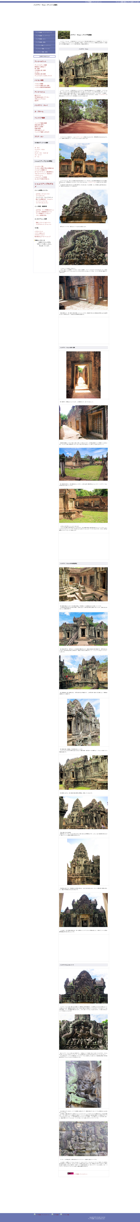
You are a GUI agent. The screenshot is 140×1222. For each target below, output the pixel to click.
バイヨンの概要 (39, 83)
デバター (37, 72)
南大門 (36, 100)
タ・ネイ (37, 147)
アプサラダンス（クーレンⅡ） (44, 224)
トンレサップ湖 (39, 166)
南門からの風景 (39, 126)
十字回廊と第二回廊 (40, 70)
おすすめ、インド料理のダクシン (45, 210)
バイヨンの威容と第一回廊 (42, 85)
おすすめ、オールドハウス (43, 194)
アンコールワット (102, 94)
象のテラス (38, 95)
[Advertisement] (70, 18)
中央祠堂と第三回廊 (40, 74)
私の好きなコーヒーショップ (42, 236)
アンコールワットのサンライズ (43, 75)
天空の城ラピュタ (39, 130)
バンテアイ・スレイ (79, 137)
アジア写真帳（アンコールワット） (81, 1174)
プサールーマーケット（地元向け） (44, 173)
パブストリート (39, 175)
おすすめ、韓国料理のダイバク (44, 211)
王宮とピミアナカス (40, 99)
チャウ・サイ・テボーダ (41, 153)
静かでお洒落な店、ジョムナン (44, 199)
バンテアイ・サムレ (40, 149)
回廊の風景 (38, 128)
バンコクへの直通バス (41, 170)
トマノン (37, 151)
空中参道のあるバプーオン (42, 97)
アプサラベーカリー (40, 234)
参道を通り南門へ (39, 125)
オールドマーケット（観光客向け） (44, 171)
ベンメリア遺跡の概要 (41, 123)
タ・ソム (37, 156)
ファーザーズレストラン (42, 202)
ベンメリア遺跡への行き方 (42, 132)
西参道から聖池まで (40, 66)
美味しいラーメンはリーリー (43, 222)
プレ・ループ (38, 154)
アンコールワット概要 (41, 65)
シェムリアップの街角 (41, 177)
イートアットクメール (41, 201)
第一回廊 (37, 68)
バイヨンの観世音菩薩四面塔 (42, 87)
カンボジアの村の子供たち (42, 179)
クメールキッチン (40, 195)
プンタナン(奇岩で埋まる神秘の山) (44, 168)
